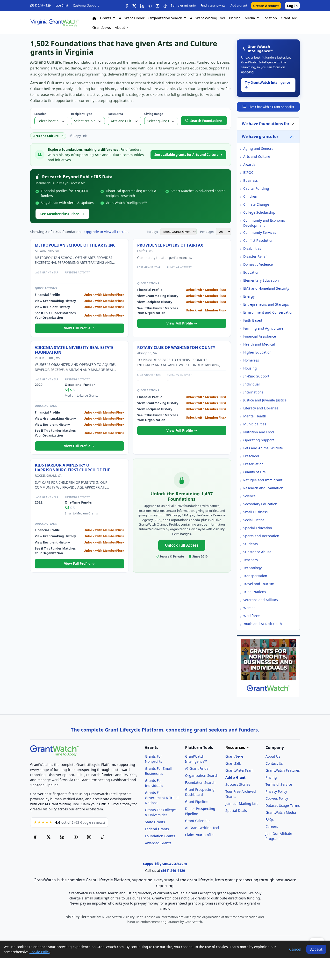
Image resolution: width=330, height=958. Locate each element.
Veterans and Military (260, 599)
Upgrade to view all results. (106, 231)
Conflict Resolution (258, 240)
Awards (249, 164)
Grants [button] (106, 17)
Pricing (235, 17)
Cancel (295, 949)
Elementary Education (261, 280)
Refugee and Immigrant (262, 480)
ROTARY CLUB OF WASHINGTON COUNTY (176, 347)
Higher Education (257, 352)
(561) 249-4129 (40, 5)
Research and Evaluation (263, 488)
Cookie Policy (39, 952)
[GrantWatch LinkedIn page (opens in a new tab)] (62, 837)
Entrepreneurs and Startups (266, 304)
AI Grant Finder (131, 17)
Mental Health (254, 416)
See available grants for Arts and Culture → (188, 154)
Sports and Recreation (261, 536)
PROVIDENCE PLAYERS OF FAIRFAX (170, 245)
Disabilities (252, 248)
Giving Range (153, 114)
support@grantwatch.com (165, 863)
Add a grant (238, 5)
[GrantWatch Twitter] (134, 5)
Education (251, 272)
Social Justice (253, 520)
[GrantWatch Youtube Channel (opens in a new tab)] (75, 837)
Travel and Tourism (258, 583)
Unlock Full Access (182, 545)
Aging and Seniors (258, 148)
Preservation (253, 464)
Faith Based (252, 320)
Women (249, 607)
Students (250, 544)
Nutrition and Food (258, 432)
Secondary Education (260, 504)
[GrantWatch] (54, 22)
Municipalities (254, 424)
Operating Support (258, 440)
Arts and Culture (256, 156)
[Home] (94, 18)
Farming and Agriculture (263, 328)
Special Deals (236, 810)
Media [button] (250, 17)
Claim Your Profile (199, 834)
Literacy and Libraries (260, 408)
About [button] (120, 27)
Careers (271, 826)
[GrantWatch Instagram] (157, 5)
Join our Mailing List (241, 803)
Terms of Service (278, 784)
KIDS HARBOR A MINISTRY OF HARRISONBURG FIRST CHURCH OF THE (72, 467)
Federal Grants (157, 829)
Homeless (251, 360)
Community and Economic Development (264, 223)
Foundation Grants (160, 836)
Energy (249, 296)
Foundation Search (200, 782)
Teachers (250, 560)
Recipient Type (81, 114)
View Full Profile (77, 328)
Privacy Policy (276, 791)
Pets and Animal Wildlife (263, 448)
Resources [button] (235, 747)
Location (270, 17)
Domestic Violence (258, 264)
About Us (272, 756)
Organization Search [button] (165, 17)
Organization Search (201, 775)
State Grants (155, 822)
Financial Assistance (259, 336)
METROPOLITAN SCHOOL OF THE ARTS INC (75, 245)
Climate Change (256, 204)
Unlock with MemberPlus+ (104, 294)
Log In (292, 5)
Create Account (266, 5)
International (254, 392)
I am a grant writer (184, 5)
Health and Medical (259, 344)
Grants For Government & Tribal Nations (162, 797)
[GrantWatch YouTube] (150, 5)
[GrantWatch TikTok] (165, 5)
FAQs (269, 819)
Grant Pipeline (196, 801)
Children (250, 196)
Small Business (255, 512)
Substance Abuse (257, 552)
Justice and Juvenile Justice (265, 400)
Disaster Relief (255, 256)
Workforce (251, 615)
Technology (252, 568)
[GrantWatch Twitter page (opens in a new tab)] (48, 837)
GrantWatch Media (280, 812)
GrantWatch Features (282, 770)
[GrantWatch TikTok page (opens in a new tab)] (103, 837)
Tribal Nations (254, 591)
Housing (250, 368)
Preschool (251, 456)
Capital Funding (256, 188)
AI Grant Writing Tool (207, 17)
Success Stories (237, 784)
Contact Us (274, 763)
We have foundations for (265, 123)
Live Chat (62, 5)
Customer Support (86, 5)
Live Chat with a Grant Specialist (271, 107)
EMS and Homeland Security (266, 288)
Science (249, 496)
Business (250, 180)
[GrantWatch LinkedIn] (142, 5)
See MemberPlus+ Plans (59, 213)
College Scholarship (259, 212)
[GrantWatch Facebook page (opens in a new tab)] (35, 837)
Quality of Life (254, 472)
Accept (316, 949)
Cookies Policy (276, 798)
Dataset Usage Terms (282, 805)
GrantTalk (289, 17)
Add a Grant (235, 777)
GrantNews (101, 27)
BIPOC (248, 172)
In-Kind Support (256, 376)
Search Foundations (206, 120)
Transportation (255, 575)
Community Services (259, 232)
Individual (251, 384)
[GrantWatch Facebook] (127, 5)
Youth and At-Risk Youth (262, 623)
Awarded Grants (158, 843)
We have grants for (260, 136)
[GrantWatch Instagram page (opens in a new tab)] (89, 837)
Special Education (257, 528)
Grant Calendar (197, 820)
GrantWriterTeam (239, 770)
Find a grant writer (214, 5)
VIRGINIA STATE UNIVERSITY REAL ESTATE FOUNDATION (74, 350)
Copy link (80, 136)
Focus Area (115, 114)
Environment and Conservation (268, 312)
